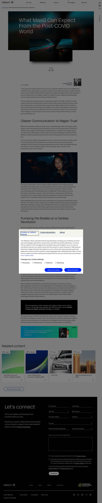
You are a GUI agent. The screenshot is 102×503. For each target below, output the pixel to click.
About (62, 232)
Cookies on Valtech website (28, 233)
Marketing (60, 263)
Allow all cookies (72, 270)
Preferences (38, 263)
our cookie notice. (28, 255)
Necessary (26, 263)
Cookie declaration (47, 232)
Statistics (49, 263)
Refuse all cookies (54, 270)
